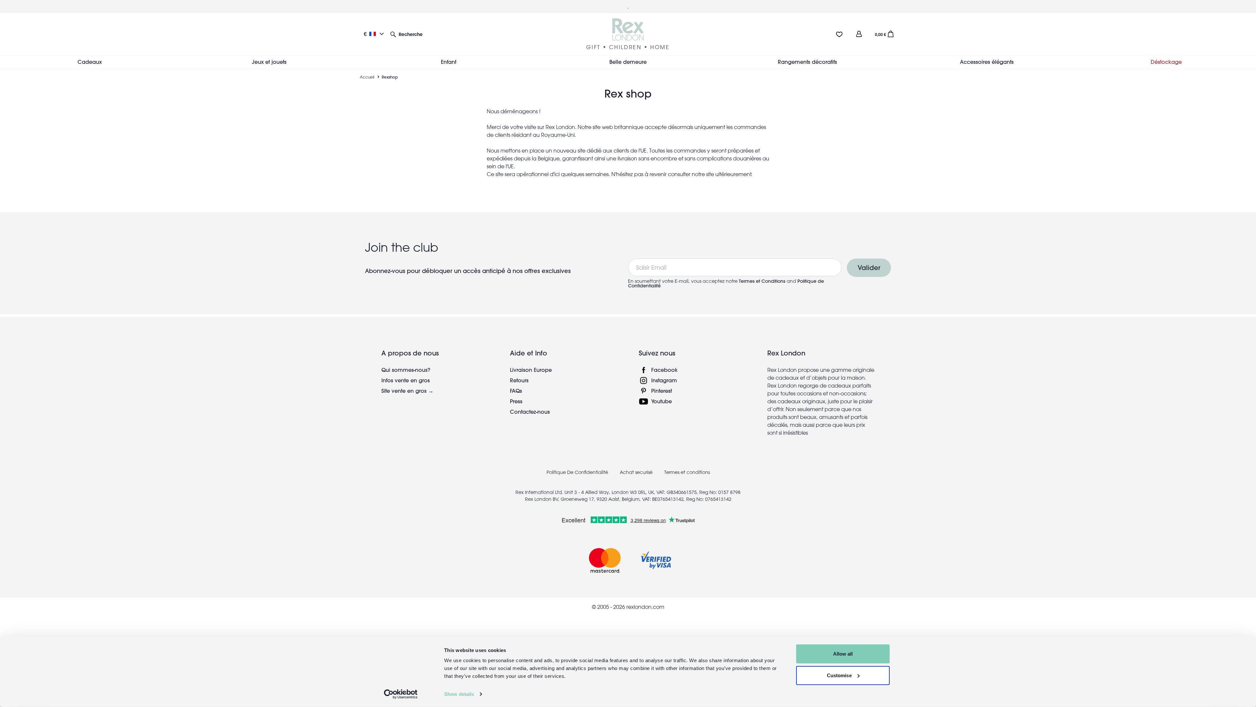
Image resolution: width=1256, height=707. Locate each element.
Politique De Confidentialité (577, 472)
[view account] (858, 34)
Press (516, 401)
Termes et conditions (687, 472)
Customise (839, 675)
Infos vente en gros (405, 380)
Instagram (664, 380)
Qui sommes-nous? (405, 369)
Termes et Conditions (762, 281)
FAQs (516, 390)
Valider (869, 267)
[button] (406, 34)
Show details (459, 694)
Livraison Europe (531, 369)
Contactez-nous (530, 411)
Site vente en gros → (407, 390)
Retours (519, 380)
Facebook (664, 369)
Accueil (367, 77)
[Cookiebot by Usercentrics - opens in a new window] (400, 694)
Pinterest (661, 390)
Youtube (661, 401)
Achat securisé (636, 472)
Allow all (843, 654)
